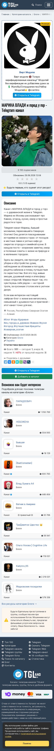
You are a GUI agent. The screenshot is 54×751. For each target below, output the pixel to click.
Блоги (20, 338)
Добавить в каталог (28, 376)
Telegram (36, 642)
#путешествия (21, 326)
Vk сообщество (40, 655)
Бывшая (20, 442)
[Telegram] (5, 362)
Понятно (27, 743)
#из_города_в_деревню (16, 322)
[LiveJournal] (28, 362)
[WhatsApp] (21, 362)
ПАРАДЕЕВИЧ (24, 401)
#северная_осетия (14, 329)
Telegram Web (39, 648)
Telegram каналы (13, 648)
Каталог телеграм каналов (23, 682)
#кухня (43, 322)
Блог (7, 662)
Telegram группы (13, 652)
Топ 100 (9, 642)
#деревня (23, 319)
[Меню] (48, 4)
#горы (14, 319)
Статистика (38, 658)
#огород (8, 326)
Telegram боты (12, 655)
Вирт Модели (27, 72)
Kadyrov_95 (22, 566)
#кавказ (34, 322)
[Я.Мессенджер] (17, 362)
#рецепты (35, 326)
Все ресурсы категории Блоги (18, 603)
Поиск (38, 4)
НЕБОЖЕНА (22, 421)
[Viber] (25, 362)
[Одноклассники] (13, 362)
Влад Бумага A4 (25, 483)
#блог (7, 319)
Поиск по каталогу (15, 658)
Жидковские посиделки (29, 586)
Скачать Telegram (41, 645)
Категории (10, 645)
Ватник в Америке (25, 504)
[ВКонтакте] (9, 362)
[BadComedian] (24, 463)
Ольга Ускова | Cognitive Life (31, 545)
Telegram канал (40, 652)
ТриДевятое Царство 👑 (29, 524)
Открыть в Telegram (28, 95)
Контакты (10, 665)
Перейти (10, 340)
